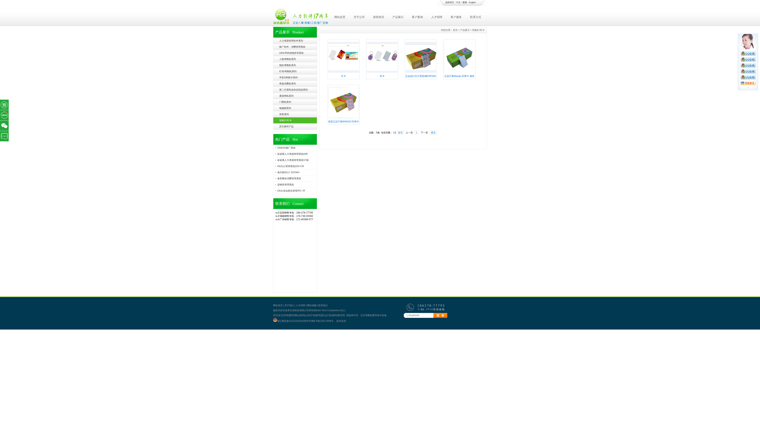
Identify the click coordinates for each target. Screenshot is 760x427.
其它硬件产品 (286, 126)
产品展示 (398, 17)
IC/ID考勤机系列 (287, 71)
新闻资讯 (378, 17)
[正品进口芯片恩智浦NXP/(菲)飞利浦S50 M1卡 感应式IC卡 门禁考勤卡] (421, 72)
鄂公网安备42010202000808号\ (294, 321)
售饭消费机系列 (287, 83)
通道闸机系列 (286, 95)
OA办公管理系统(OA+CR (290, 166)
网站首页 (339, 17)
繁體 (465, 2)
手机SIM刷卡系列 (288, 77)
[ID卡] (382, 72)
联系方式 (475, 17)
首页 (455, 30)
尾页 (433, 132)
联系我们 (323, 305)
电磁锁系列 (285, 108)
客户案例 (417, 17)
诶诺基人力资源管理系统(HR (292, 154)
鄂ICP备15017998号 (322, 321)
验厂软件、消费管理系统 (292, 46)
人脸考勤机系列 (287, 59)
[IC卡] (343, 72)
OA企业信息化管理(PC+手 (291, 190)
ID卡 (382, 76)
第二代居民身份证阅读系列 (293, 89)
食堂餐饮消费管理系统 (289, 178)
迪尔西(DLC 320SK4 (288, 172)
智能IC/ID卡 (285, 120)
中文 (458, 2)
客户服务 (456, 17)
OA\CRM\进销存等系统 (291, 53)
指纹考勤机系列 (287, 65)
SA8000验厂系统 (286, 147)
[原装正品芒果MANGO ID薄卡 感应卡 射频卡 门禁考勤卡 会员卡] (343, 117)
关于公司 (359, 17)
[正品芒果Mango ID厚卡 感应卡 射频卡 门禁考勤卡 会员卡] (459, 72)
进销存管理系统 (285, 184)
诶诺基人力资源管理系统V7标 (293, 160)
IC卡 (343, 76)
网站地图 (311, 305)
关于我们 (289, 305)
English (472, 2)
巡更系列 (284, 114)
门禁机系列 (285, 102)
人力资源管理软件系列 (291, 40)
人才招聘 (436, 17)
